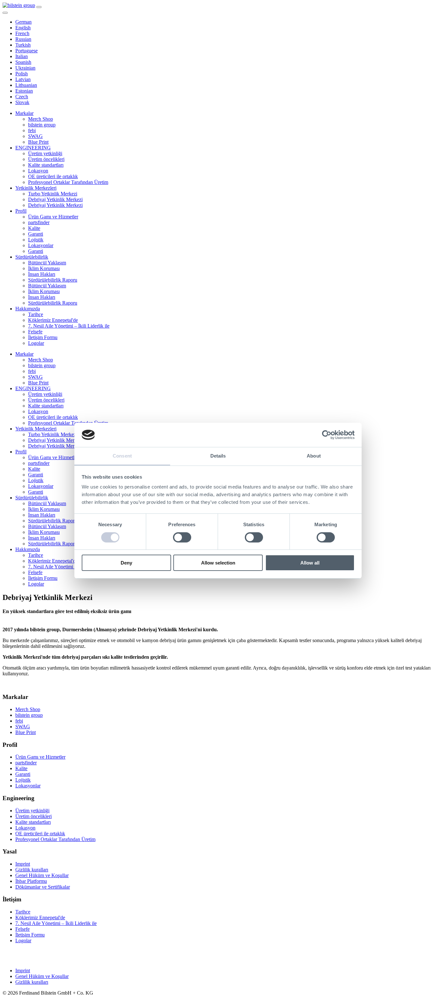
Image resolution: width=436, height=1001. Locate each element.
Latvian (23, 79)
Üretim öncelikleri (46, 159)
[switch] (182, 537)
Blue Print (38, 142)
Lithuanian (26, 85)
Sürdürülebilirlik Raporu (52, 280)
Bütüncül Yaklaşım (47, 262)
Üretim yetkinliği (45, 153)
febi (32, 130)
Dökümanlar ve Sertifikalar (42, 887)
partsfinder (38, 222)
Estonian (24, 91)
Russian (23, 39)
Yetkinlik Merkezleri (35, 188)
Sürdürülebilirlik (31, 257)
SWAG (35, 136)
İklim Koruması (44, 268)
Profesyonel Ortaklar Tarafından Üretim (68, 182)
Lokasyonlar (40, 245)
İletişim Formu (42, 337)
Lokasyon (38, 170)
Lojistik (35, 239)
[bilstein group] (19, 5)
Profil (20, 211)
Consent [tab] (122, 456)
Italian (21, 56)
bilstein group (42, 124)
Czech (21, 96)
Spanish (23, 62)
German (23, 22)
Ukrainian (25, 68)
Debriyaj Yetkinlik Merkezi (55, 199)
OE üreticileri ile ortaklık (53, 176)
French (22, 33)
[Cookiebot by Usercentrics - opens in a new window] (327, 435)
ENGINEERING (33, 147)
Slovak (22, 102)
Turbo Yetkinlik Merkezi (52, 193)
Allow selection (218, 562)
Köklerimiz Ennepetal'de (53, 320)
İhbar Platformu (31, 881)
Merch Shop (40, 119)
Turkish (23, 45)
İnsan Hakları (41, 274)
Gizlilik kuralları (31, 869)
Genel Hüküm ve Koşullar (42, 875)
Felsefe (35, 331)
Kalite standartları (46, 165)
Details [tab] (218, 456)
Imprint (22, 864)
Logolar (36, 343)
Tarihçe (35, 314)
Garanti (35, 234)
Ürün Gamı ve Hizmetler (53, 216)
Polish (21, 73)
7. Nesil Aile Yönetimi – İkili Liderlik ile (68, 326)
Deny (126, 562)
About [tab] (314, 456)
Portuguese (26, 50)
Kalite (34, 228)
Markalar (24, 113)
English (23, 27)
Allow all (309, 562)
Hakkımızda (27, 308)
